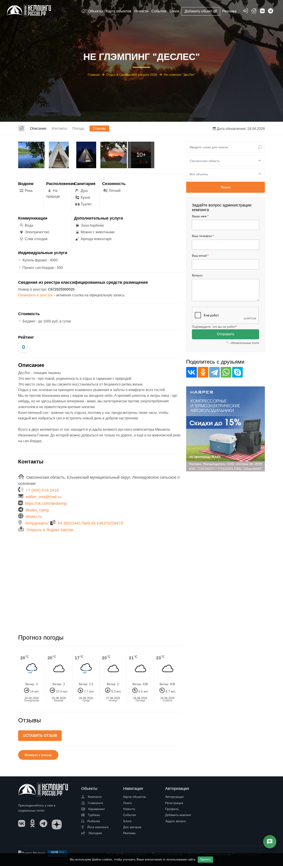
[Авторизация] (245, 11)
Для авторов (132, 827)
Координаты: (74, 523)
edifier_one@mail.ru (43, 497)
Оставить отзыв (40, 735)
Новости (129, 809)
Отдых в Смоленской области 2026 (132, 74)
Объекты (95, 11)
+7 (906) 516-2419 (42, 490)
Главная (94, 74)
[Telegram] (214, 372)
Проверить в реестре (35, 295)
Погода (78, 128)
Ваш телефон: (203, 235)
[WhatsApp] (226, 372)
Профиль (172, 809)
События (129, 815)
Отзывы (99, 128)
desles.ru (34, 516)
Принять (205, 859)
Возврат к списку (38, 755)
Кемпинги (94, 796)
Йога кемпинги (97, 827)
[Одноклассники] (203, 372)
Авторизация (174, 796)
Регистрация (174, 803)
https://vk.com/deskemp (46, 503)
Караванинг (96, 809)
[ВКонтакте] (191, 372)
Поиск (127, 803)
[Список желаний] (254, 11)
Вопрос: (197, 275)
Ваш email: (200, 255)
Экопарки (94, 833)
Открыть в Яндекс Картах (49, 530)
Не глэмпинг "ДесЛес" (179, 74)
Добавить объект (199, 11)
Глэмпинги (95, 803)
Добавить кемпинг (178, 815)
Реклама (129, 833)
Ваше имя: (200, 216)
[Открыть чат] (269, 841)
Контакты (59, 128)
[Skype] (237, 372)
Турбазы (93, 815)
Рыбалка (93, 821)
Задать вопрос (175, 821)
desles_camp (37, 510)
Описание (38, 128)
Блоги (127, 821)
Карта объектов (134, 796)
